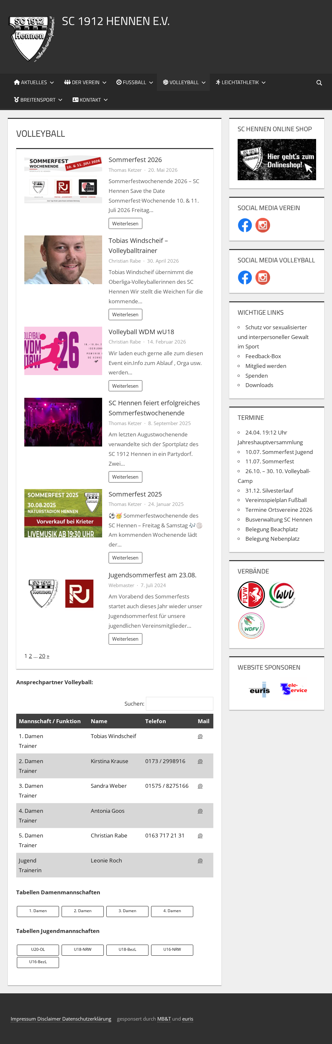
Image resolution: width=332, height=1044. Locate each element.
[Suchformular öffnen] (319, 82)
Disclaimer (49, 1018)
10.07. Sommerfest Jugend (279, 452)
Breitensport (37, 100)
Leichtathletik (239, 82)
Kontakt (89, 100)
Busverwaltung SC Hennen (278, 519)
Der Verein (85, 82)
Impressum (24, 1018)
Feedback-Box (263, 356)
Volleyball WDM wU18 (141, 331)
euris (187, 1018)
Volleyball (183, 82)
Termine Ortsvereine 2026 (279, 509)
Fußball (134, 82)
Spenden (256, 375)
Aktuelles (33, 82)
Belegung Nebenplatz (272, 538)
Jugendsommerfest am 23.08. (152, 574)
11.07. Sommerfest (269, 461)
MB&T (164, 1018)
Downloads (259, 385)
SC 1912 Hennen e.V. (116, 21)
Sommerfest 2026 (135, 159)
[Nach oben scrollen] (321, 1033)
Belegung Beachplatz (271, 529)
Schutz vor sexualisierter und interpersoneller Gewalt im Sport (273, 336)
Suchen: (134, 703)
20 (42, 656)
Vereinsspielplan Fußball (276, 500)
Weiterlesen (125, 223)
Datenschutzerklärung (86, 1018)
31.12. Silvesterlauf (269, 490)
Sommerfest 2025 (135, 493)
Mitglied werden (265, 366)
